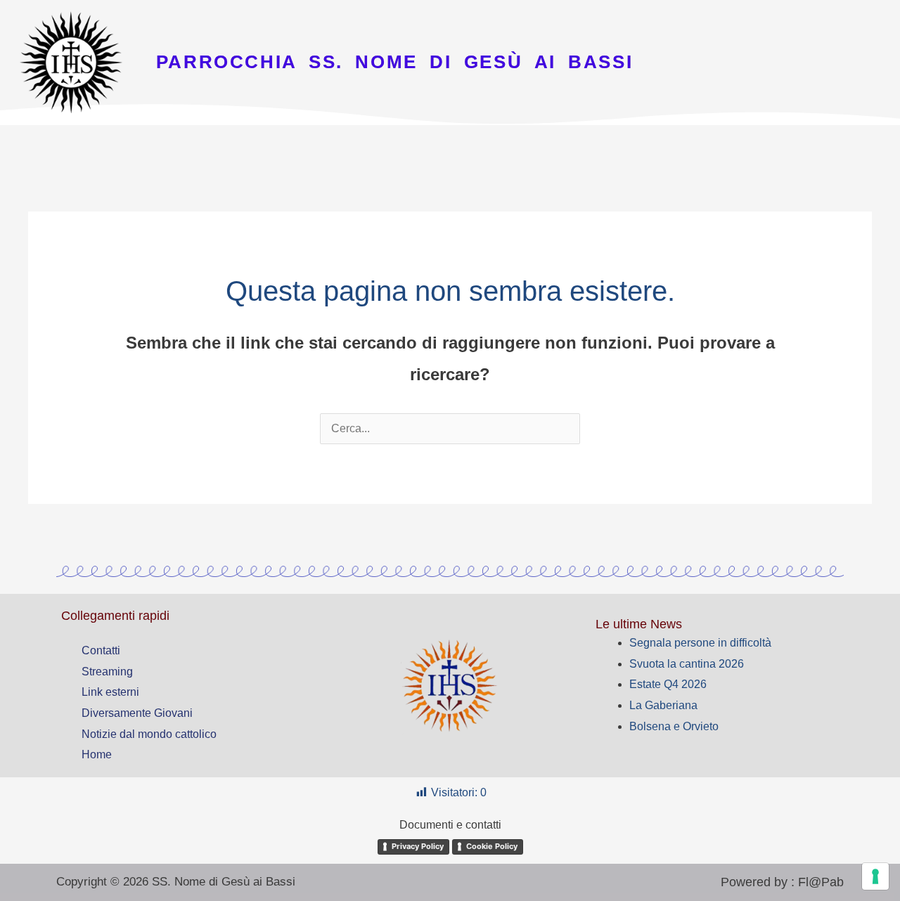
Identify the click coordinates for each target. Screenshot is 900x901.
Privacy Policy (418, 846)
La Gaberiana (663, 705)
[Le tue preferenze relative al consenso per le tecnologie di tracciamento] (875, 876)
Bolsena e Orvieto (674, 726)
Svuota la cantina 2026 (686, 664)
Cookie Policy (492, 846)
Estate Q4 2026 (668, 684)
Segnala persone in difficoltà (700, 643)
